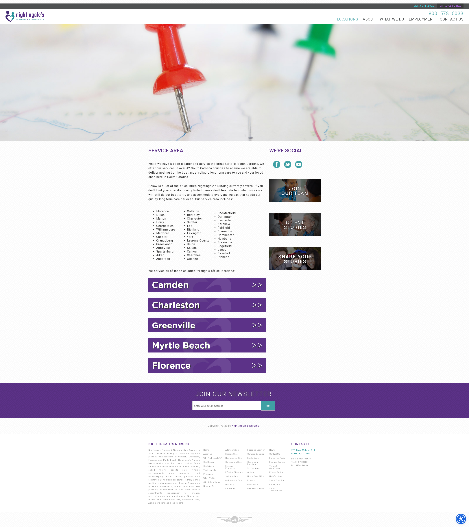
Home (206, 450)
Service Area (253, 468)
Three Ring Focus (234, 519)
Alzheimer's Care (233, 480)
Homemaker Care (234, 458)
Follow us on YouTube (298, 164)
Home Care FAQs (255, 476)
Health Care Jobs (295, 190)
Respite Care (231, 454)
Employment (422, 19)
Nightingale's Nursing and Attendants (24, 16)
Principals (208, 474)
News (272, 450)
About (369, 19)
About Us (207, 454)
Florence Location (256, 450)
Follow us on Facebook (276, 164)
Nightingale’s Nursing (245, 425)
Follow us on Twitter (287, 164)
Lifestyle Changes (234, 472)
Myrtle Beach (253, 458)
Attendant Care (232, 450)
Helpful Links (275, 476)
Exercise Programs (230, 467)
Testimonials (209, 470)
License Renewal (424, 6)
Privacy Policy (276, 472)
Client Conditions (211, 482)
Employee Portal (450, 6)
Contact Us (452, 19)
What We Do (392, 19)
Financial (251, 480)
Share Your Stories (295, 258)
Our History (208, 462)
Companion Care (233, 462)
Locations (347, 19)
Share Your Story (277, 480)
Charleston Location (252, 463)
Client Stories (295, 224)
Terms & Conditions (274, 467)
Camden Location (256, 454)
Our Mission (209, 466)
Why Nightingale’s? (212, 458)
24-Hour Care (231, 476)
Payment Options (255, 488)
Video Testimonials (275, 489)
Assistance (252, 484)
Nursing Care (209, 486)
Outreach (251, 472)
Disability (229, 484)
